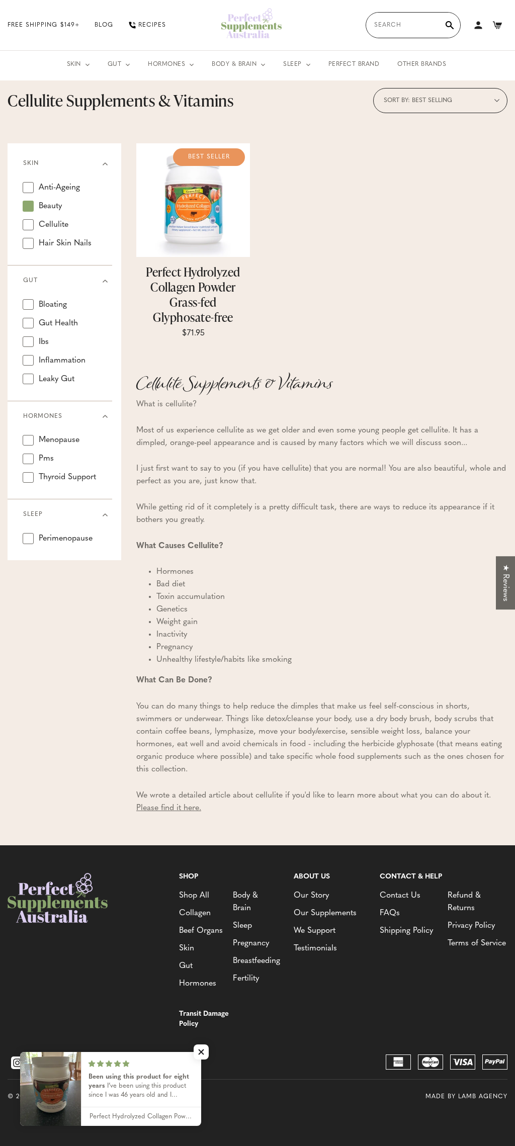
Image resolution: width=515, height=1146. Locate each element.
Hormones (166, 64)
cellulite (53, 225)
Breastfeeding (256, 961)
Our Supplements (325, 913)
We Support (314, 931)
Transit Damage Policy (204, 1019)
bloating (53, 305)
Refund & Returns (464, 902)
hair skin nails (65, 243)
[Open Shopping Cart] (497, 25)
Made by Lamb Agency (466, 1097)
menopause (59, 440)
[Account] (478, 25)
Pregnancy (251, 943)
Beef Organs (201, 931)
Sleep (292, 64)
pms (46, 459)
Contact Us (400, 896)
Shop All (194, 896)
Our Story (311, 896)
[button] (201, 1052)
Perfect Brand (354, 64)
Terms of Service (477, 943)
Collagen (195, 913)
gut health (58, 323)
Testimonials (315, 948)
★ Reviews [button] (505, 582)
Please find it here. (168, 808)
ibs (44, 342)
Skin (74, 64)
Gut (115, 64)
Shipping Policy (406, 931)
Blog (104, 25)
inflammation (62, 361)
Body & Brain (234, 64)
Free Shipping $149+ (43, 25)
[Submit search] (449, 25)
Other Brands (421, 64)
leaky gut (56, 379)
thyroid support (67, 477)
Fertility (246, 979)
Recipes (152, 25)
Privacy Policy (471, 926)
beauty (50, 206)
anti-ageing (59, 188)
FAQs (390, 913)
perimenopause (66, 539)
